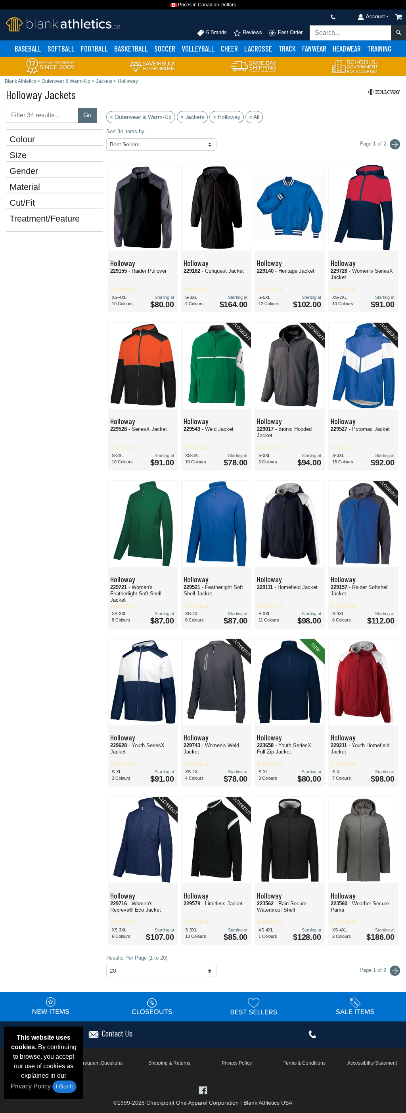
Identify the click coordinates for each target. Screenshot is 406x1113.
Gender (24, 171)
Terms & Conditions (304, 1063)
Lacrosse (258, 48)
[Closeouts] (152, 1006)
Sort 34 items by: (126, 131)
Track (287, 48)
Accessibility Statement (372, 1063)
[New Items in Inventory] (50, 1006)
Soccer (164, 48)
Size (18, 155)
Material (25, 187)
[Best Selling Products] (253, 1006)
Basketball (131, 48)
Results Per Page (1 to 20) (136, 958)
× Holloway (226, 117)
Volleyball (198, 48)
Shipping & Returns (169, 1063)
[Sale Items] (355, 1006)
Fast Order (289, 32)
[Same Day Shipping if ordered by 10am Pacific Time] (253, 65)
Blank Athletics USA (267, 1103)
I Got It (64, 1086)
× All (254, 117)
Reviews (251, 32)
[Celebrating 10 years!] (51, 65)
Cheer (229, 48)
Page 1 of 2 (374, 970)
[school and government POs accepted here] (355, 66)
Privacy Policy (31, 1086)
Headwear (347, 48)
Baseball (28, 48)
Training (379, 48)
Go (87, 115)
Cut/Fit (22, 203)
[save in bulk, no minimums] (152, 65)
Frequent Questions (101, 1063)
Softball (61, 48)
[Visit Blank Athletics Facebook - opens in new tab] (202, 1089)
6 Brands (216, 32)
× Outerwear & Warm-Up (141, 117)
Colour (22, 139)
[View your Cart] (399, 17)
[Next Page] (395, 144)
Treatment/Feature (45, 218)
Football (94, 48)
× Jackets (192, 117)
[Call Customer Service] (314, 17)
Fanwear (314, 48)
